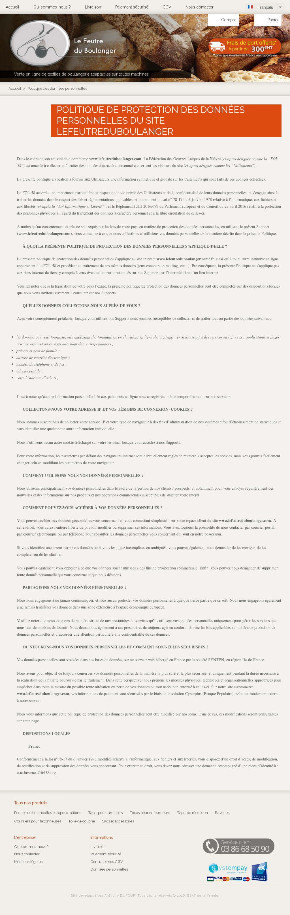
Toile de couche (81, 821)
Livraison (93, 7)
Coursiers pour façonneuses (37, 821)
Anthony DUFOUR (120, 895)
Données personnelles (109, 869)
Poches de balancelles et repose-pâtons (47, 812)
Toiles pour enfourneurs (150, 812)
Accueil (12, 7)
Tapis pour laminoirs (105, 812)
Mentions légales (28, 861)
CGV (167, 7)
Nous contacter (199, 7)
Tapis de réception (192, 812)
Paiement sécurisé (131, 7)
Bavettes (222, 812)
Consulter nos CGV (106, 861)
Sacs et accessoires (118, 821)
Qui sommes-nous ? (52, 7)
